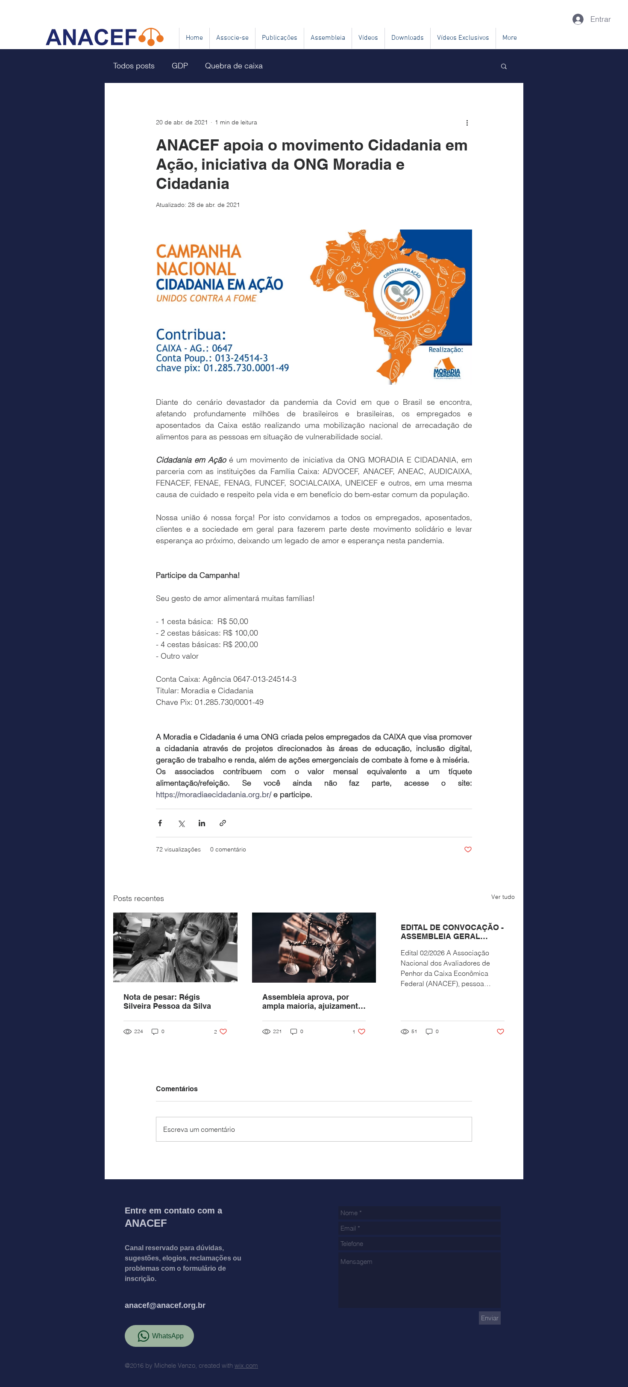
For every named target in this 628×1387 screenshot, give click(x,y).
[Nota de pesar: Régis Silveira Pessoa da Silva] (175, 947)
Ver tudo (503, 897)
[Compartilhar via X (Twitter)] (181, 823)
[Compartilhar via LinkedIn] (202, 823)
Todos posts (134, 66)
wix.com (246, 1365)
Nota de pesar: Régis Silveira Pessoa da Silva (167, 1001)
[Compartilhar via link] (223, 823)
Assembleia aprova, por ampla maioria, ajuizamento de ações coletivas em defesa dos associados (312, 1001)
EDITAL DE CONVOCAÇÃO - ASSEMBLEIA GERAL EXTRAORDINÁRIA (452, 932)
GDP (180, 66)
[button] (504, 65)
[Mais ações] (467, 122)
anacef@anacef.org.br (165, 1305)
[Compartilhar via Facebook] (160, 823)
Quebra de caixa (234, 66)
